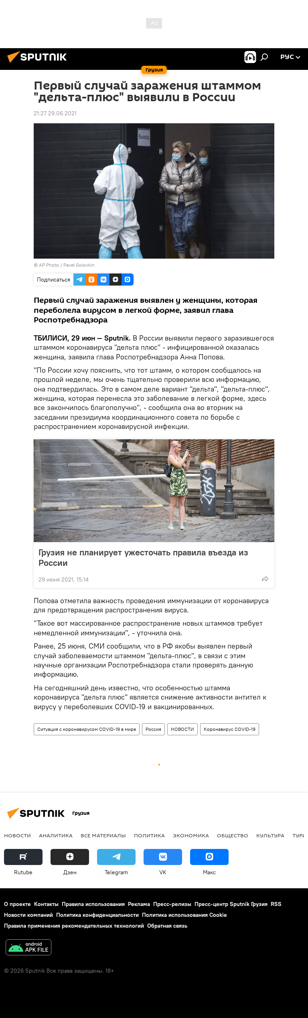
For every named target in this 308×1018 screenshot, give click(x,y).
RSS (276, 904)
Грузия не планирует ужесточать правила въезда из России (143, 557)
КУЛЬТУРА (270, 835)
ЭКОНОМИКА (191, 835)
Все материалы (103, 835)
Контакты (46, 904)
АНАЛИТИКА (56, 835)
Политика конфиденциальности (97, 914)
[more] (265, 579)
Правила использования (93, 904)
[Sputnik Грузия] (39, 63)
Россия (153, 729)
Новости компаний (28, 914)
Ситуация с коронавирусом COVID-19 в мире (86, 729)
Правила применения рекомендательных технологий (74, 925)
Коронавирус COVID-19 (229, 729)
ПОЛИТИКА (149, 835)
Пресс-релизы (172, 904)
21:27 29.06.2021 (55, 113)
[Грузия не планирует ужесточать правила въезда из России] (154, 490)
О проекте (17, 904)
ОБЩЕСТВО (232, 835)
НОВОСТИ (182, 729)
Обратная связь (167, 925)
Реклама (139, 904)
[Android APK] (28, 948)
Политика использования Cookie (184, 914)
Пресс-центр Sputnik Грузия (231, 904)
